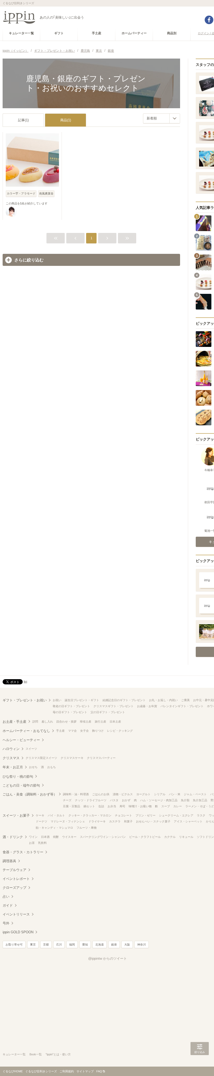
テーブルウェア (14, 870)
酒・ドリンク (13, 837)
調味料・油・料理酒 (76, 794)
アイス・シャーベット (188, 821)
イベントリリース (16, 914)
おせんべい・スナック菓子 (153, 821)
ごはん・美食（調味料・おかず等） (30, 794)
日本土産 (115, 721)
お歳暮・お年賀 (147, 706)
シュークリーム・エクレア (176, 815)
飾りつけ (98, 730)
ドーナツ (41, 821)
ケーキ (40, 815)
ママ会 (72, 730)
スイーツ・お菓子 (16, 815)
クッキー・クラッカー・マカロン (89, 815)
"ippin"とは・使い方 (58, 1054)
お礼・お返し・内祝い (163, 700)
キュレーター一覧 (14, 1054)
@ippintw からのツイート (107, 958)
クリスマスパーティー (101, 757)
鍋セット (89, 806)
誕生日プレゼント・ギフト (82, 700)
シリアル (159, 794)
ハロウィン (11, 749)
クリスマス (11, 758)
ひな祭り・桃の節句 (18, 777)
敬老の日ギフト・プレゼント (71, 706)
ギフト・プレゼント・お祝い (25, 700)
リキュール (186, 836)
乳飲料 (42, 842)
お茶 (32, 842)
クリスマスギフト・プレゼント (113, 706)
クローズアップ (14, 888)
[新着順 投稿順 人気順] (161, 118)
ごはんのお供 (100, 794)
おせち (33, 767)
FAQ (99, 1071)
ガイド (8, 905)
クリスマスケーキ (72, 757)
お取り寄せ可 (14, 944)
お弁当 (112, 806)
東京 (33, 944)
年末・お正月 (13, 767)
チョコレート (123, 815)
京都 (46, 944)
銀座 (114, 944)
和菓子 (128, 821)
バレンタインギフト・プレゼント (182, 706)
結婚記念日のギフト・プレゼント (124, 700)
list (25, 681)
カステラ (115, 821)
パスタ (114, 800)
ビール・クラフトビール (145, 836)
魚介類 (185, 800)
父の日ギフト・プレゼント (108, 712)
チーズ (67, 800)
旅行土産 (100, 721)
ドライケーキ (97, 821)
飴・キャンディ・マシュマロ (54, 827)
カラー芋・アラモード (21, 193)
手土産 (60, 730)
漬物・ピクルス (123, 794)
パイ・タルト (56, 815)
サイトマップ (85, 1071)
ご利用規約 (67, 1071)
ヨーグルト (143, 794)
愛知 (85, 944)
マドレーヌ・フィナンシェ (68, 821)
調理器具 (9, 861)
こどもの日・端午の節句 (21, 785)
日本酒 (45, 836)
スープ (165, 806)
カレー (177, 806)
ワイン (33, 836)
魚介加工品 (200, 800)
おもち (51, 767)
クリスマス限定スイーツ (41, 757)
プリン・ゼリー (145, 815)
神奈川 (141, 944)
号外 (6, 923)
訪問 (35, 721)
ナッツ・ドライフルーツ (90, 800)
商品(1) (65, 120)
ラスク (201, 815)
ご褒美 (185, 700)
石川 (59, 944)
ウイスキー (69, 836)
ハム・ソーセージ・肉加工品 (158, 800)
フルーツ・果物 (86, 827)
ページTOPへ (200, 1064)
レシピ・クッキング (120, 730)
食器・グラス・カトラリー (23, 852)
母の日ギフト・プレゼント (70, 712)
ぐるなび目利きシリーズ (41, 1071)
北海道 (99, 944)
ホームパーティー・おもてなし (26, 731)
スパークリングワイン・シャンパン (103, 836)
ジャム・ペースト (195, 794)
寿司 (122, 806)
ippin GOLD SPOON (18, 932)
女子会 (84, 730)
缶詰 (101, 806)
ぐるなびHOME (13, 1071)
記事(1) (23, 120)
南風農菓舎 (46, 193)
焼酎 (56, 836)
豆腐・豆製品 (71, 806)
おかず (126, 800)
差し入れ (47, 721)
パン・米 (174, 794)
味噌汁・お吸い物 (140, 806)
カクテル (170, 836)
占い (6, 896)
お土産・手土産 (14, 722)
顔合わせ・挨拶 (66, 721)
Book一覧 (35, 1054)
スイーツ (31, 748)
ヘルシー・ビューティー (21, 740)
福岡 (72, 944)
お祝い (57, 700)
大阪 (127, 944)
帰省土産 (85, 721)
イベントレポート (16, 879)
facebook (209, 19)
